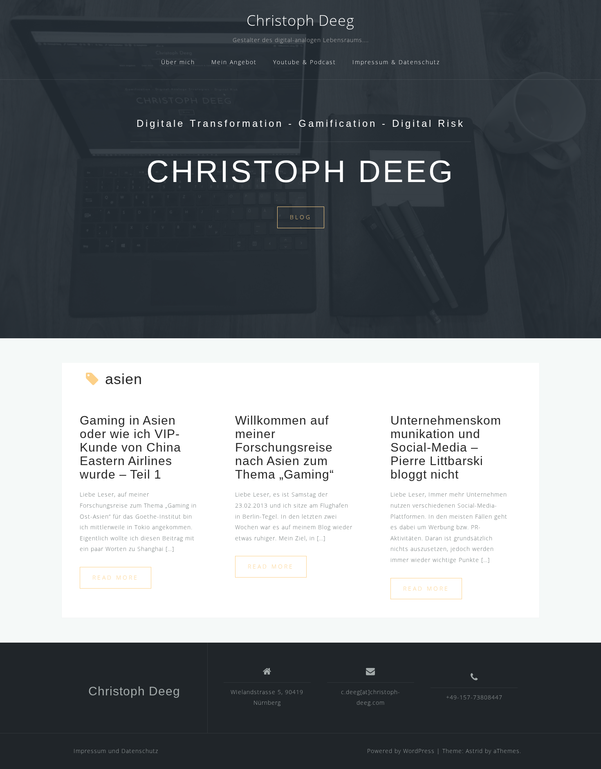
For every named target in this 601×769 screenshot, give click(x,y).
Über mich (178, 62)
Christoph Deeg (300, 20)
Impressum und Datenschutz (116, 751)
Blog (301, 217)
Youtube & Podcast (304, 62)
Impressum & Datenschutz (396, 62)
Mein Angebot (234, 62)
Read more (115, 577)
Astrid (474, 751)
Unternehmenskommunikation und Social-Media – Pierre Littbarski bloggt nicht (445, 447)
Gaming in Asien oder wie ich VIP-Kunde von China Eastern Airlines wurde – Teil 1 (130, 447)
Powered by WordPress (401, 751)
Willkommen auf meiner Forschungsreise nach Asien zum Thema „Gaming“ (284, 447)
